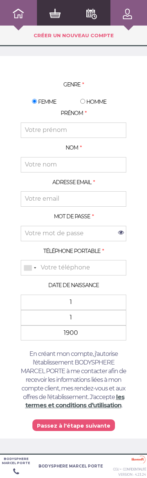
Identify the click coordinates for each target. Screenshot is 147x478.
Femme (46, 101)
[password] (73, 233)
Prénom (72, 113)
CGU (116, 469)
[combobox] (29, 267)
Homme (95, 101)
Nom (72, 148)
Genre (71, 85)
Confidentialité (134, 469)
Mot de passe (72, 216)
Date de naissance (73, 285)
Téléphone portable (71, 251)
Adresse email (71, 182)
